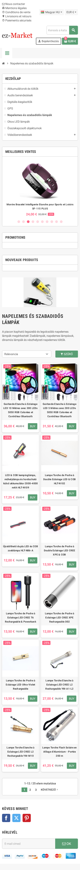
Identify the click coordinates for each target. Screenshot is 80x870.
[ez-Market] (17, 35)
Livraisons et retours (16, 16)
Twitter (16, 818)
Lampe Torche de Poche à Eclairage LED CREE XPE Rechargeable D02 (59, 617)
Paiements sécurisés (16, 20)
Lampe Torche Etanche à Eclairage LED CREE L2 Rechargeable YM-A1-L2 (59, 684)
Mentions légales (14, 8)
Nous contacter (15, 4)
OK (68, 844)
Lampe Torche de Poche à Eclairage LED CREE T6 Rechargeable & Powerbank (20, 617)
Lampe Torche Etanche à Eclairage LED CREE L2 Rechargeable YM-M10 (20, 751)
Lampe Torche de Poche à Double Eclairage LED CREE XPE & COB (59, 550)
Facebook (6, 818)
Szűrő (68, 354)
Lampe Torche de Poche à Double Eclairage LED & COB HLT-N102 (59, 479)
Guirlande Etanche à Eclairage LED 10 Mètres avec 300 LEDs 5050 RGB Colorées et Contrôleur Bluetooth (20, 410)
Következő (50, 789)
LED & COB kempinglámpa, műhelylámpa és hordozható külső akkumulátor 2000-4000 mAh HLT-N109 (20, 481)
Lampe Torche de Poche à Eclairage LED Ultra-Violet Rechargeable (20, 684)
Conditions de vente (16, 12)
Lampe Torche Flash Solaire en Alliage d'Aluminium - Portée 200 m (59, 751)
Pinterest (27, 818)
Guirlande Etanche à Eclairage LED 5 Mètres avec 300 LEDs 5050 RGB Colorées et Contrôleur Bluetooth (59, 410)
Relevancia (11, 354)
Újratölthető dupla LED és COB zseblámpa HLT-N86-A (20, 548)
